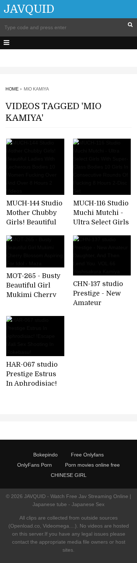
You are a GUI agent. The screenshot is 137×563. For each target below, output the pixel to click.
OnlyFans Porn (34, 465)
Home (12, 89)
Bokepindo (45, 455)
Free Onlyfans (87, 455)
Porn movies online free (92, 465)
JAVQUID (29, 9)
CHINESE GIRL (69, 475)
